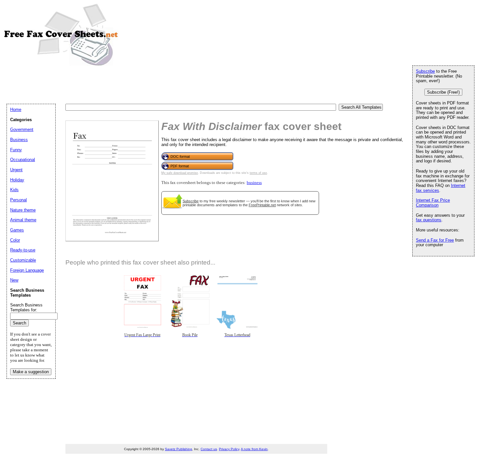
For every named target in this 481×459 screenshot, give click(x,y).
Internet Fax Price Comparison (433, 203)
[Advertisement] (126, 84)
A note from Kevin (254, 449)
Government (21, 129)
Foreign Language (27, 270)
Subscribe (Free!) (443, 92)
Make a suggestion (31, 371)
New (14, 280)
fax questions (428, 219)
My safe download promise (179, 172)
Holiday (17, 179)
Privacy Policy (229, 449)
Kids (14, 189)
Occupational (22, 159)
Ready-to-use (22, 250)
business (254, 182)
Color (15, 240)
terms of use (258, 172)
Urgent (16, 169)
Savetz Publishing (178, 449)
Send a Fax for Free (435, 240)
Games (17, 230)
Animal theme (23, 219)
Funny (16, 149)
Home (15, 109)
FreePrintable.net (262, 205)
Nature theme (23, 210)
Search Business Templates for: (26, 307)
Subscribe (191, 201)
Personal (18, 199)
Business (19, 139)
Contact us (209, 449)
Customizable (23, 260)
